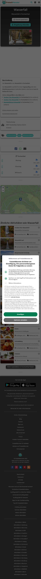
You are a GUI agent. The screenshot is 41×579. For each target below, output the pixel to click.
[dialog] (20, 289)
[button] (20, 283)
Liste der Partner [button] (15, 297)
